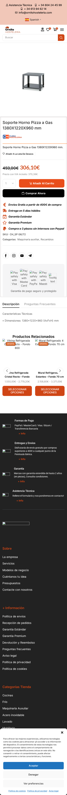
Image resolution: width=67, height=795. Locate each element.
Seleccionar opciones (17, 391)
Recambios (47, 239)
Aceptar (33, 765)
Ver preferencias (33, 783)
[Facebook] (6, 255)
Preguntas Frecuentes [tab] (40, 304)
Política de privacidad (37, 791)
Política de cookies (17, 791)
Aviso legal (54, 791)
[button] (62, 732)
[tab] (10, 305)
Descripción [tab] (10, 304)
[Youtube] (22, 255)
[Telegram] (30, 255)
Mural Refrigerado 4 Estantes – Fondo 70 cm (50, 374)
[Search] (61, 37)
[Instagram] (14, 255)
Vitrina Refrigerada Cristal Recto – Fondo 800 (17, 376)
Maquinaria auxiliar (28, 239)
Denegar (33, 774)
